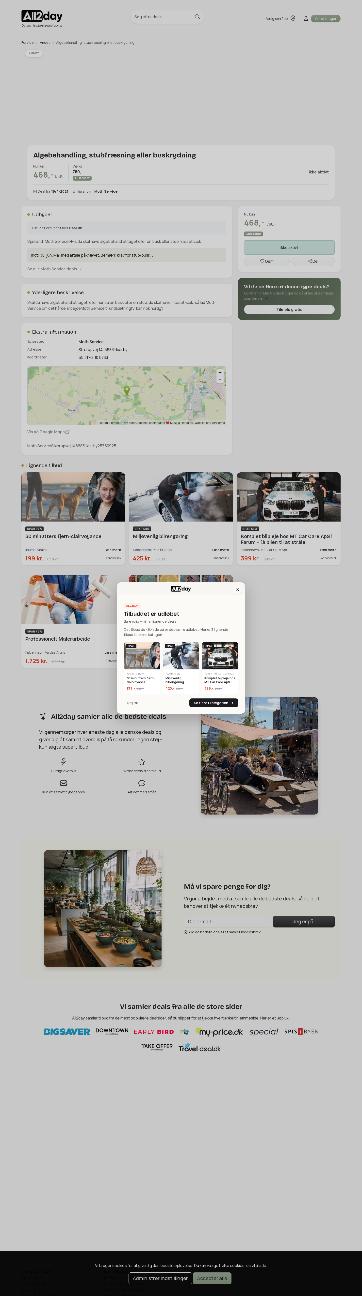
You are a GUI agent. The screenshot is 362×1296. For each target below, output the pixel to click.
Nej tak (133, 702)
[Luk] (238, 590)
